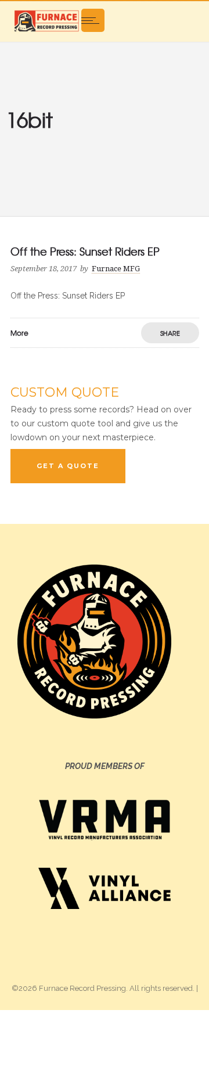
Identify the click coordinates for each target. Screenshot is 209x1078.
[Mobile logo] (104, 1043)
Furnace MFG (116, 268)
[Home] (46, 20)
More (19, 333)
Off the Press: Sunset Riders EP (85, 251)
